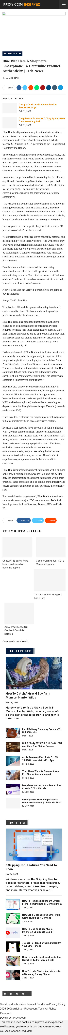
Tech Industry (12, 53)
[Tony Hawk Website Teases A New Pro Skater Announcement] (13, 775)
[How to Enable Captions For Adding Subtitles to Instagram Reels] (13, 961)
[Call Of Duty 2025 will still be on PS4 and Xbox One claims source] (13, 747)
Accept (15, 1031)
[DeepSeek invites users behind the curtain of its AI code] (13, 789)
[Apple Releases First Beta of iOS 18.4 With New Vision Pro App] (13, 761)
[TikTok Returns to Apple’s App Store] (50, 580)
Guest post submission (13, 1004)
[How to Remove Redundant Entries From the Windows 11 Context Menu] (13, 904)
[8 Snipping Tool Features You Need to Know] (34, 845)
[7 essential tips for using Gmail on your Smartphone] (13, 946)
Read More (26, 1031)
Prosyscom (19, 1017)
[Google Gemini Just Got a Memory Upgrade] (51, 547)
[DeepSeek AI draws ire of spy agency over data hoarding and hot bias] (9, 122)
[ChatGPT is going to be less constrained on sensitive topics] (17, 547)
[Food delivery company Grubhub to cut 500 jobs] (13, 733)
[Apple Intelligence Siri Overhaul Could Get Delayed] (19, 613)
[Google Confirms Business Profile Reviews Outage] (9, 108)
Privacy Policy (57, 1004)
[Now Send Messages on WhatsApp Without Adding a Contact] (13, 918)
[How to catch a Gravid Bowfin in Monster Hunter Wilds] (34, 673)
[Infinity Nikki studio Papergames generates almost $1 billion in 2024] (13, 803)
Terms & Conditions (37, 1004)
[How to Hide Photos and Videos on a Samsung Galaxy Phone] (13, 975)
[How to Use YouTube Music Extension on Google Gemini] (13, 932)
